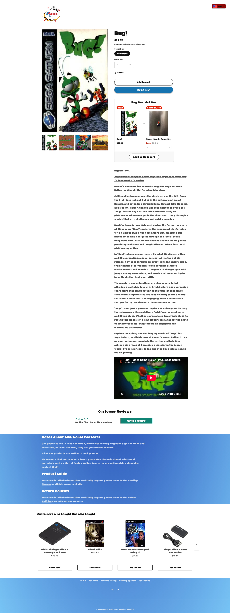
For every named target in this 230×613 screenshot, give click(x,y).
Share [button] (120, 73)
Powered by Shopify (125, 609)
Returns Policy (108, 581)
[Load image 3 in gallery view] (83, 142)
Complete (122, 54)
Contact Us (144, 581)
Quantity (118, 59)
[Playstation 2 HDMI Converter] (175, 533)
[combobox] (158, 147)
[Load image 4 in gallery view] (100, 142)
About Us (93, 581)
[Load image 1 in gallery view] (49, 142)
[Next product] (196, 545)
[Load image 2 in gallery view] (66, 142)
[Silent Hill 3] (95, 533)
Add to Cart (54, 567)
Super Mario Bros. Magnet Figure (158, 139)
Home (83, 581)
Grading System (127, 581)
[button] (94, 12)
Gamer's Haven (109, 609)
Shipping (118, 44)
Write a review (136, 421)
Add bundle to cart (144, 157)
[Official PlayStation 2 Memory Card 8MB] (54, 533)
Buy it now (143, 90)
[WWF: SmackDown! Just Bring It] (135, 533)
